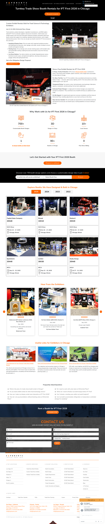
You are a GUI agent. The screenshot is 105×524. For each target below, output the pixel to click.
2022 (68, 191)
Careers (63, 497)
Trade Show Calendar (22, 497)
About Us (85, 469)
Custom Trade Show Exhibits (32, 471)
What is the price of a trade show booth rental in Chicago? (26, 389)
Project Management (49, 483)
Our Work (78, 3)
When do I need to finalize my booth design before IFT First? (74, 391)
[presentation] (4, 312)
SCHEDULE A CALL (13, 63)
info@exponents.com (89, 3)
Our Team (85, 471)
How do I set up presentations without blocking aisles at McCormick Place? (28, 398)
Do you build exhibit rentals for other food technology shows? (27, 391)
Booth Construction (49, 480)
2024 (47, 191)
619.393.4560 (18, 509)
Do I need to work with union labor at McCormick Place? (73, 389)
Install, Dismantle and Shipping (52, 486)
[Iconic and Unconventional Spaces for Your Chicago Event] (52, 354)
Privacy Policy (75, 497)
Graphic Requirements (50, 474)
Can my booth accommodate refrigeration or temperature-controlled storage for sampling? (75, 398)
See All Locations (10, 483)
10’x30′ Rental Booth (69, 471)
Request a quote (52, 14)
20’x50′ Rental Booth (69, 480)
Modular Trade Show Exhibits (33, 474)
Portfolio (85, 474)
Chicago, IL (8, 480)
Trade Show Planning (49, 497)
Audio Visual (48, 477)
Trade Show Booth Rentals (32, 469)
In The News (86, 486)
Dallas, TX (8, 477)
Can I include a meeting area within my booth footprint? (73, 394)
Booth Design (48, 471)
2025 (36, 191)
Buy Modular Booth (59, 3)
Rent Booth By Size (47, 3)
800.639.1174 (87, 1)
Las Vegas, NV (9, 469)
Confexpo (8, 497)
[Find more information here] (91, 510)
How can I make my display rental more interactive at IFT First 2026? (30, 394)
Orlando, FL (9, 474)
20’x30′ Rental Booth (69, 477)
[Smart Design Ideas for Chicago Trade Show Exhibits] (84, 354)
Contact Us (85, 489)
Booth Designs (70, 3)
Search (81, 177)
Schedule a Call (52, 412)
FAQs (36, 497)
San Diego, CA (9, 471)
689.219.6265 (42, 509)
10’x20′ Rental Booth (69, 469)
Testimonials (86, 480)
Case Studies (86, 477)
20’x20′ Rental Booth (69, 474)
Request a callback (52, 163)
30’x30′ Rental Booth (69, 483)
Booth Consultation (49, 469)
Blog (84, 483)
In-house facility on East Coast (21, 145)
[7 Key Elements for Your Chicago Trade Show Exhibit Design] (21, 354)
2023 (57, 191)
